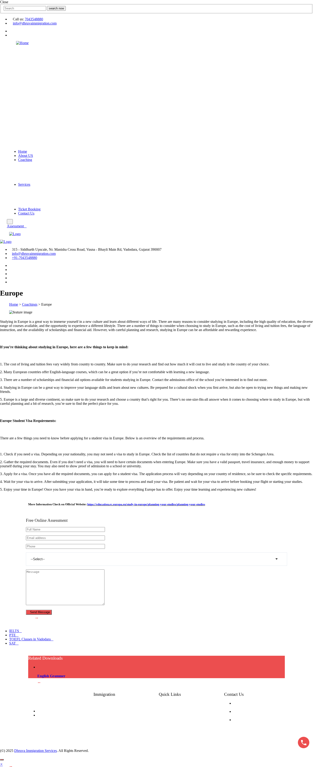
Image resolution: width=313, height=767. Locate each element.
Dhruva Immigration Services (35, 751)
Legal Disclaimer (188, 736)
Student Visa (119, 703)
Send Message (40, 612)
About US (25, 156)
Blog (177, 709)
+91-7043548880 (24, 258)
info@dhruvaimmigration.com (35, 23)
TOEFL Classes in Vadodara (30, 639)
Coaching (25, 160)
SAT (12, 643)
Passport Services (124, 731)
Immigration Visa (122, 720)
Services (24, 184)
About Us (182, 703)
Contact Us (26, 213)
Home (22, 151)
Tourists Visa (119, 714)
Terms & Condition (190, 720)
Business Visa (120, 725)
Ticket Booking (29, 209)
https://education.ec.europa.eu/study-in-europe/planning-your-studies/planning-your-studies (146, 504)
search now (56, 8)
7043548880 (34, 19)
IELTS (14, 631)
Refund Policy (186, 731)
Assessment (15, 226)
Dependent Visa (122, 709)
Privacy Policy (186, 725)
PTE (12, 635)
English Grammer (51, 676)
